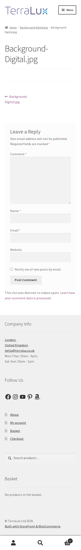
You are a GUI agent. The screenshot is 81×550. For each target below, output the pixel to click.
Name (15, 211)
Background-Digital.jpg (34, 27)
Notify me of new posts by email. (38, 269)
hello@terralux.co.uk (19, 350)
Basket (15, 431)
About (14, 415)
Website (16, 250)
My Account (13, 543)
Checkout (17, 439)
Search (40, 543)
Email (15, 230)
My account (18, 423)
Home (13, 27)
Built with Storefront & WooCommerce (32, 526)
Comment (18, 154)
